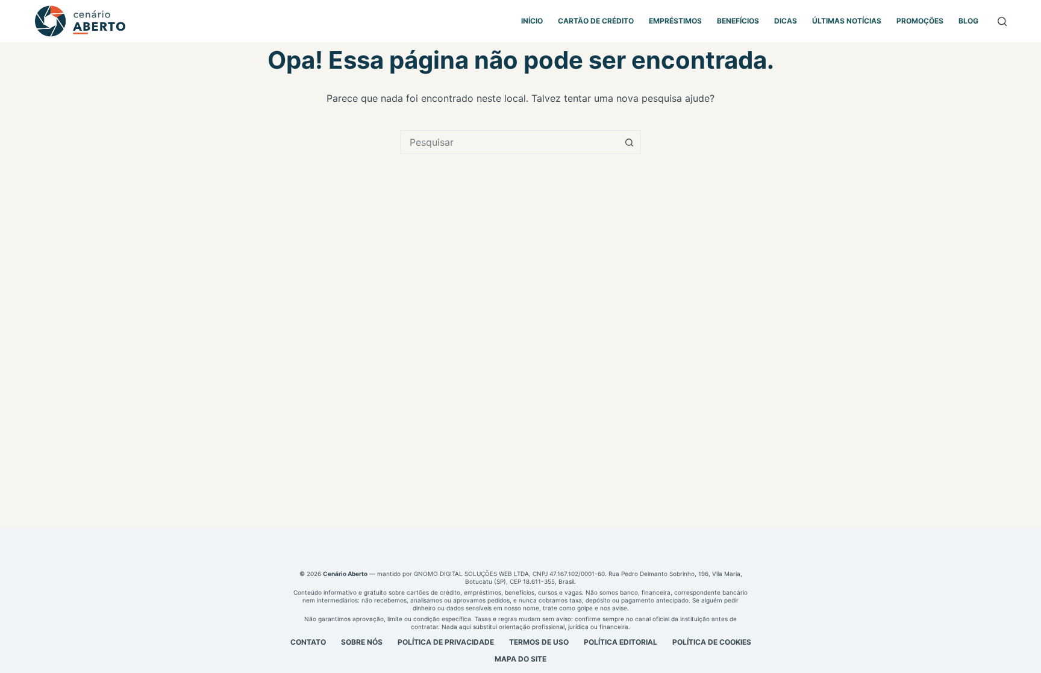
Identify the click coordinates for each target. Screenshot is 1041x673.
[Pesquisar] (1002, 21)
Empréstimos (675, 20)
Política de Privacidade (446, 641)
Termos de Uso (539, 641)
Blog (968, 20)
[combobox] (509, 142)
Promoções (919, 20)
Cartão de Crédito (596, 20)
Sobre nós (362, 641)
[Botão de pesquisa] (628, 142)
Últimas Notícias (846, 20)
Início (532, 20)
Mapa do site (520, 658)
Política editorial (620, 641)
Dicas (785, 20)
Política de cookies (711, 641)
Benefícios (738, 20)
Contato (308, 641)
